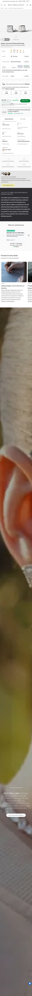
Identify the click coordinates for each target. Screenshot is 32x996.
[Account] (27, 5)
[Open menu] (1, 5)
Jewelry (6, 8)
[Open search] (4, 5)
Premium (20, 67)
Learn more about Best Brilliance (16, 815)
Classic (14, 67)
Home (2, 8)
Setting (23, 119)
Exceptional (27, 67)
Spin (3, 39)
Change (26, 56)
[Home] (16, 5)
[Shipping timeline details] (13, 105)
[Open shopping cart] (30, 5)
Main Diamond (9, 119)
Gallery (7, 39)
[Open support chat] (29, 983)
